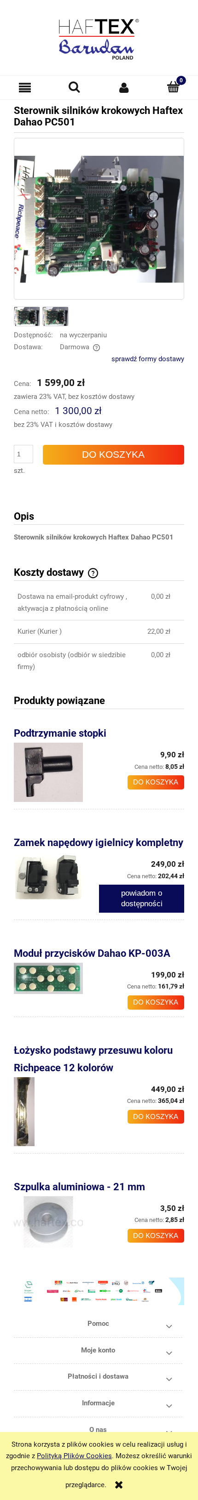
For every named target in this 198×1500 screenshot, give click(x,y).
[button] (25, 88)
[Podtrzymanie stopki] (56, 772)
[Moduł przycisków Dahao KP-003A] (56, 978)
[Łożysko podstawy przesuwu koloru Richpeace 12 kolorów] (56, 1111)
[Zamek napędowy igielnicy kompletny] (56, 876)
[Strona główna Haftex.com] (99, 35)
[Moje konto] (124, 87)
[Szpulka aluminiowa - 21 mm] (56, 1222)
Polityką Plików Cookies (74, 1456)
